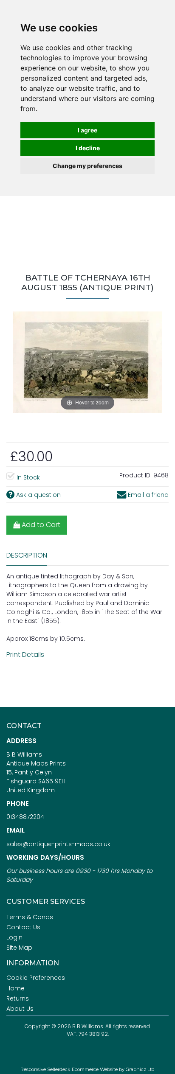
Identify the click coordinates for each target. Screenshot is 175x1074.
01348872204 (25, 817)
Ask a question (37, 495)
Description (26, 555)
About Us (20, 1008)
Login (14, 937)
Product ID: (135, 475)
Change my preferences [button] (87, 165)
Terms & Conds (29, 917)
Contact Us (23, 927)
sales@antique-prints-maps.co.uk (58, 844)
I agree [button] (87, 130)
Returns (17, 998)
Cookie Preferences (35, 977)
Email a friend (147, 495)
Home (15, 988)
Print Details (25, 654)
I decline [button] (88, 147)
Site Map (19, 947)
